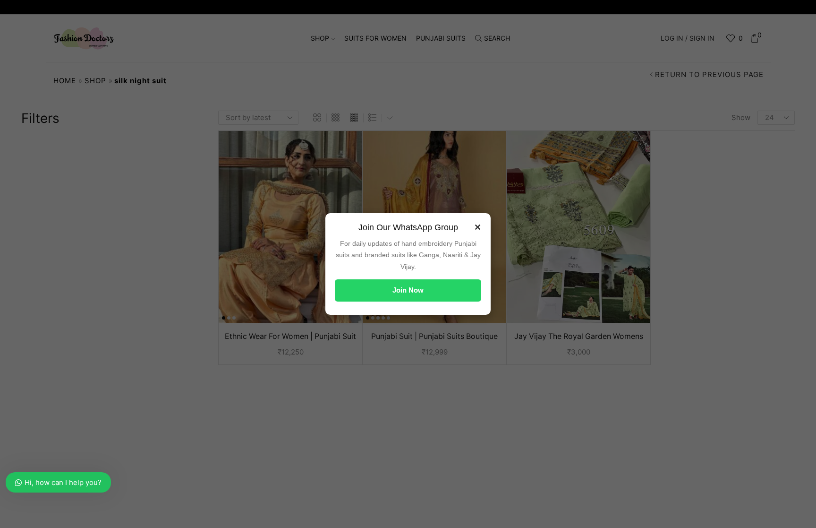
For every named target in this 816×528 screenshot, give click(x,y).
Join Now (408, 290)
